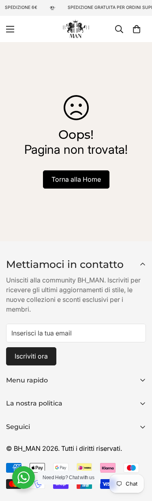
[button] (136, 28)
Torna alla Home (76, 179)
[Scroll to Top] (137, 458)
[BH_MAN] (76, 29)
